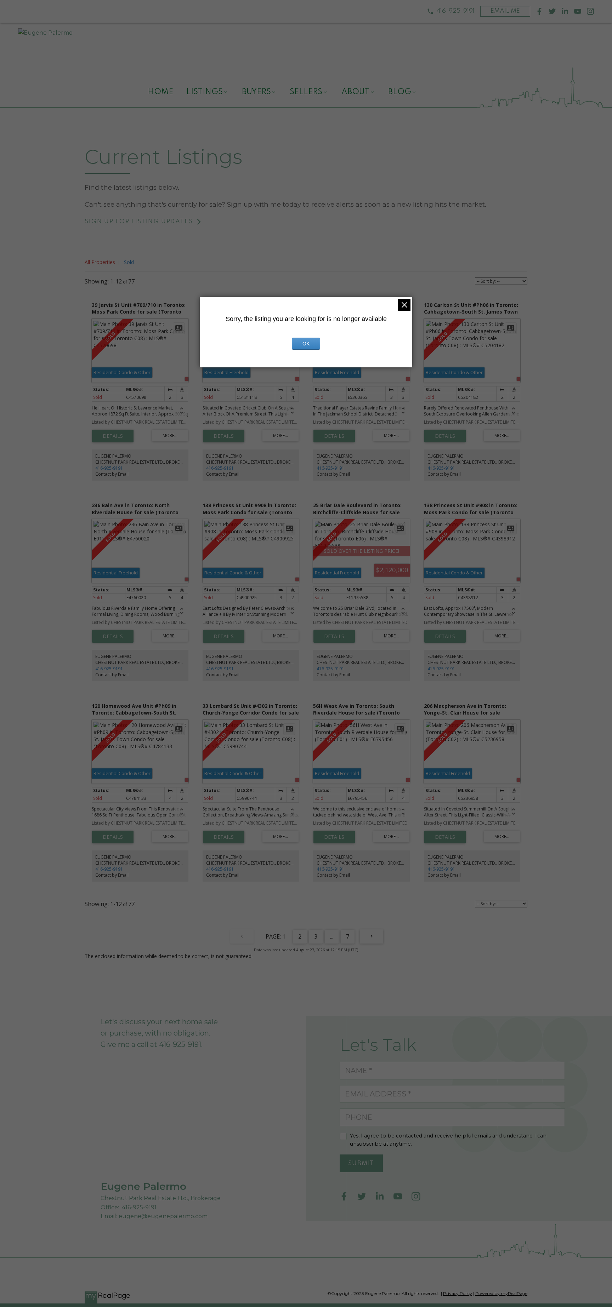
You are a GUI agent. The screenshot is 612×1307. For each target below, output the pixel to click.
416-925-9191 (455, 11)
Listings (204, 92)
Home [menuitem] (160, 92)
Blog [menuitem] (399, 92)
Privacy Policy (457, 1293)
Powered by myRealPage (501, 1293)
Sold (129, 262)
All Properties (100, 262)
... (331, 936)
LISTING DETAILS (113, 436)
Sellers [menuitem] (306, 92)
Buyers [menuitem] (256, 92)
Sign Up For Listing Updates (139, 221)
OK (306, 343)
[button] (451, 11)
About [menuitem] (355, 92)
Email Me (505, 11)
